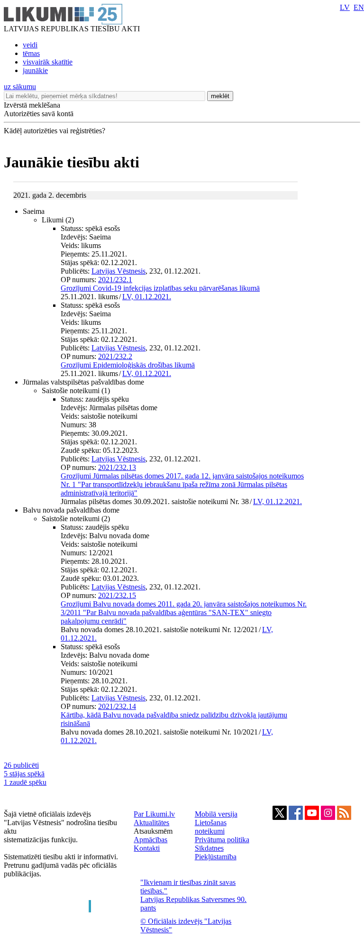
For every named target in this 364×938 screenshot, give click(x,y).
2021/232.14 (117, 706)
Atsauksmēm (153, 831)
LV (345, 7)
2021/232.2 (115, 356)
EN (359, 7)
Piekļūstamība (216, 857)
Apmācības (150, 840)
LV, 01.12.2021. (146, 297)
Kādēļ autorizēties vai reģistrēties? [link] (54, 131)
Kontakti (147, 848)
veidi (30, 45)
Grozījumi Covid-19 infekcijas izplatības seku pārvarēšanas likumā (160, 288)
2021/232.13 (117, 467)
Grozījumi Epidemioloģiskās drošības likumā (128, 365)
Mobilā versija (216, 814)
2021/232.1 (115, 280)
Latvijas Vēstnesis (118, 271)
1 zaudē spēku (25, 782)
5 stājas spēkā (24, 774)
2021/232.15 (117, 595)
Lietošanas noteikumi (211, 826)
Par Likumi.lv (154, 814)
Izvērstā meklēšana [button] (32, 105)
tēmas (31, 53)
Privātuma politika (222, 840)
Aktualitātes (151, 822)
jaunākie (35, 70)
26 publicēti (21, 765)
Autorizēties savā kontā (38, 114)
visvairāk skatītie (48, 62)
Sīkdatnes (209, 848)
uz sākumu (20, 87)
